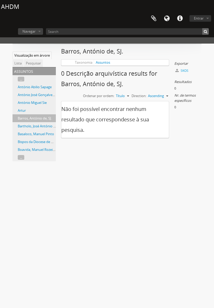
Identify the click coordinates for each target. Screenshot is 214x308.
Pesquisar (33, 63)
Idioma (166, 18)
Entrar (199, 18)
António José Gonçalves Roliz (40, 94)
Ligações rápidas (179, 18)
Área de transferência (153, 18)
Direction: (139, 95)
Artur (22, 110)
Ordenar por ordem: (98, 95)
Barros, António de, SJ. (35, 118)
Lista (18, 63)
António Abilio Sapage (35, 87)
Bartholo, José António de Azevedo (44, 126)
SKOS (184, 70)
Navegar (28, 31)
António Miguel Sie (32, 102)
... (21, 79)
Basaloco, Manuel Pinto (36, 134)
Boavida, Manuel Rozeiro (37, 149)
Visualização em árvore (32, 55)
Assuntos (103, 62)
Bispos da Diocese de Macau (39, 141)
